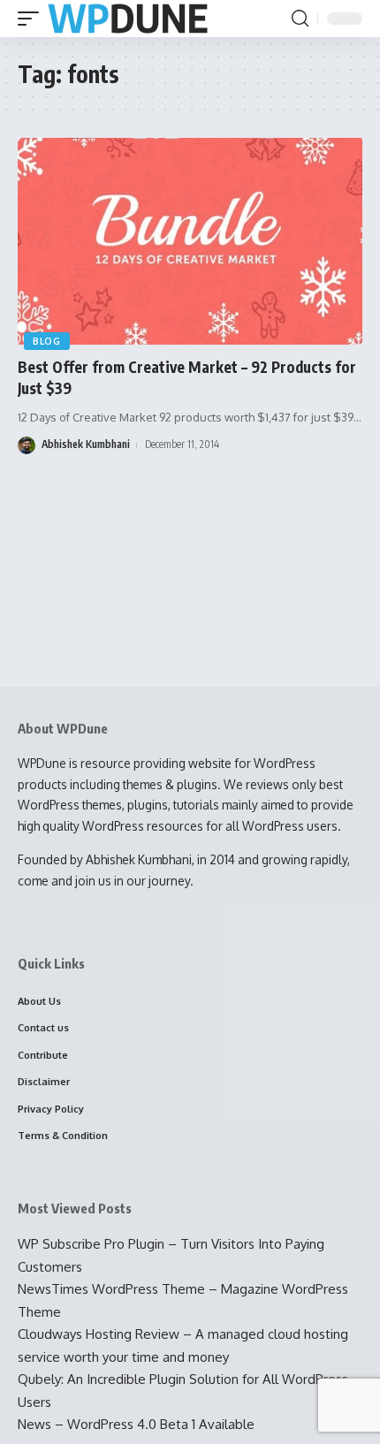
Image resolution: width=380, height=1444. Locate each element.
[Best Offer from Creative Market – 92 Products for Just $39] (190, 241)
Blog (47, 341)
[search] (300, 18)
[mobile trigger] (33, 19)
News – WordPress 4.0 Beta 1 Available (136, 1424)
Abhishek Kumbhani (86, 444)
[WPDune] (128, 19)
